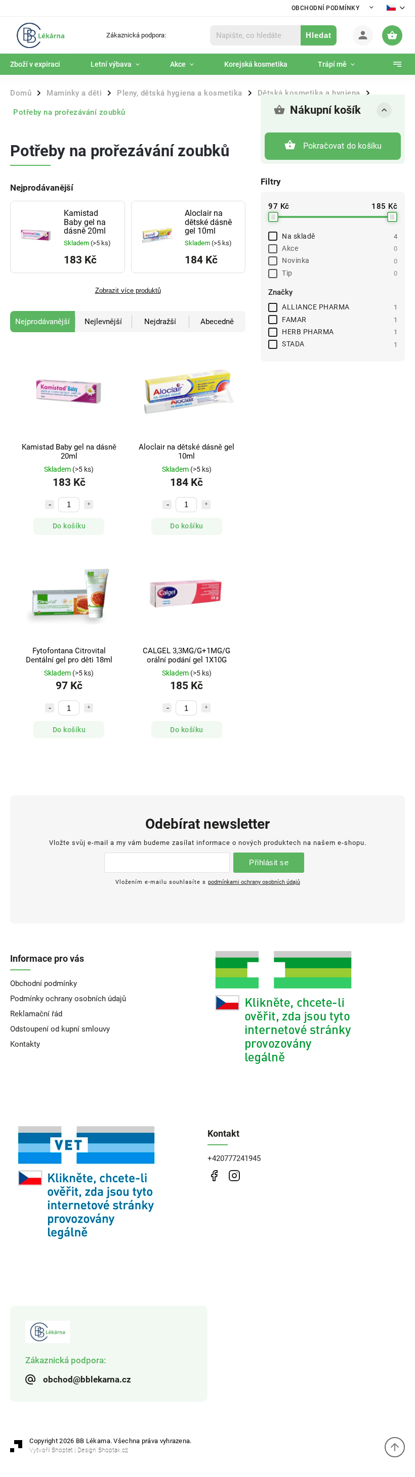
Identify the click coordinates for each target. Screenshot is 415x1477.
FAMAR (339, 320)
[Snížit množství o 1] (49, 504)
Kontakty (25, 1044)
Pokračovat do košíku (342, 146)
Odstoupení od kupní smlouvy (60, 1029)
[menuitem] (42, 64)
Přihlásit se (268, 862)
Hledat (318, 35)
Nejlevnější (103, 321)
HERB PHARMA (339, 332)
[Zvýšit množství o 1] (88, 504)
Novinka (339, 260)
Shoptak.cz (113, 1450)
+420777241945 (234, 1158)
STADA (339, 344)
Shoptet (62, 1450)
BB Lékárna (214, 1175)
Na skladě (339, 236)
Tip (339, 273)
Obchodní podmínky (326, 8)
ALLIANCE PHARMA (339, 307)
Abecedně (217, 321)
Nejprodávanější (42, 321)
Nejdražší (160, 321)
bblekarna (234, 1175)
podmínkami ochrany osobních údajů (254, 881)
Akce (339, 248)
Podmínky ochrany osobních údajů (68, 998)
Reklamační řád (36, 1013)
